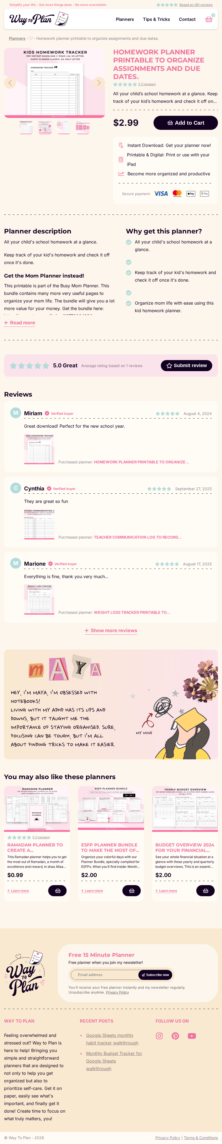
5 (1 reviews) (147, 84)
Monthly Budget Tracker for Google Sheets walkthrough (114, 1061)
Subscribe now (157, 975)
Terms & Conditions (201, 1137)
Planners (125, 19)
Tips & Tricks (156, 19)
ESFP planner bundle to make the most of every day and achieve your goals (109, 853)
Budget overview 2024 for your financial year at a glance (184, 850)
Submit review (190, 365)
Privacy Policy (117, 992)
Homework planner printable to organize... (142, 462)
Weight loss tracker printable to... (132, 612)
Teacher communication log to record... (138, 537)
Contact (187, 19)
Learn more (20, 891)
